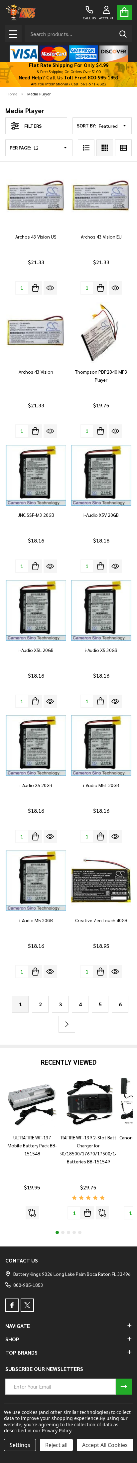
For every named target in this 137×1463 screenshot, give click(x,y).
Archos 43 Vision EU (101, 237)
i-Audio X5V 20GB (101, 515)
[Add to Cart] (35, 288)
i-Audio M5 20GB (36, 920)
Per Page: (20, 147)
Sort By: (86, 125)
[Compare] (32, 1212)
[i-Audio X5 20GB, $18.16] (36, 745)
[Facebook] (12, 1305)
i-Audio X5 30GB (101, 650)
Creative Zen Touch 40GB (101, 920)
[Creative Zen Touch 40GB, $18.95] (101, 880)
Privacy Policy (56, 1430)
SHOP (12, 1339)
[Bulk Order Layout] (123, 147)
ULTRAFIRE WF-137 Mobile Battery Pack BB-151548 (32, 1145)
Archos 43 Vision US (36, 237)
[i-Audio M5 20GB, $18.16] (36, 880)
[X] (27, 1305)
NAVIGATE (17, 1325)
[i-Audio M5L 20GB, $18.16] (101, 745)
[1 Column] (86, 147)
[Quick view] (50, 288)
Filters (33, 126)
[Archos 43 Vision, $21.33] (36, 332)
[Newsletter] (124, 1387)
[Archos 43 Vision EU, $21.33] (101, 197)
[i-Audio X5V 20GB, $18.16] (101, 475)
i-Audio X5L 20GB (36, 650)
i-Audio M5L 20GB (101, 785)
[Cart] (124, 12)
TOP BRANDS (21, 1352)
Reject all (56, 1445)
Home (12, 93)
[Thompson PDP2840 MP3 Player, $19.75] (101, 332)
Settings (20, 1445)
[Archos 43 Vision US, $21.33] (36, 197)
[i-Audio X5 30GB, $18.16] (101, 610)
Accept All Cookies (105, 1445)
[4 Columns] (104, 147)
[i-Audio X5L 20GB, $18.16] (36, 610)
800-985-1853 (28, 1285)
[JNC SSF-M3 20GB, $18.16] (36, 475)
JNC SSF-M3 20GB (36, 515)
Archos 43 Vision (36, 372)
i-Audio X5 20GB (36, 785)
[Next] (67, 1024)
